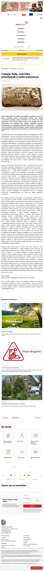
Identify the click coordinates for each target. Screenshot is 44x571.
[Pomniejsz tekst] (12, 14)
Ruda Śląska (21, 32)
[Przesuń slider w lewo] (14, 467)
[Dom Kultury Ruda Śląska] (33, 475)
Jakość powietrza (22, 455)
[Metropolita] (11, 475)
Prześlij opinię (38, 417)
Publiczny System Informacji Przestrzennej (35, 438)
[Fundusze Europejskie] (31, 14)
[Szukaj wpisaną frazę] (29, 46)
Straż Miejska (22, 438)
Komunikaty (3, 537)
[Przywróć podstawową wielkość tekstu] (15, 15)
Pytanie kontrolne (27, 498)
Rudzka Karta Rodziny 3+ (35, 455)
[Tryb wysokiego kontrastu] (8, 14)
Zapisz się (32, 506)
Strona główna (5, 68)
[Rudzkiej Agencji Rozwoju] (15, 475)
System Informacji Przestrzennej (8, 545)
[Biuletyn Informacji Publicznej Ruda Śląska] (41, 18)
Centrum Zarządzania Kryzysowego (8, 541)
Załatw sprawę (26, 537)
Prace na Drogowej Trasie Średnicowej (26, 59)
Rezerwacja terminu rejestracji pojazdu (8, 438)
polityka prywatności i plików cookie (34, 511)
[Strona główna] (22, 23)
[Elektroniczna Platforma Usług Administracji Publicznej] (39, 15)
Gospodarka (21, 38)
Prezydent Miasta (27, 539)
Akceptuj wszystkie (36, 568)
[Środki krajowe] (24, 14)
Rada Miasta (25, 541)
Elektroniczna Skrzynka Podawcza (30, 544)
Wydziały (25, 542)
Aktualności (21, 68)
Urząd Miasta (20, 28)
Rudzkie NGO (20, 42)
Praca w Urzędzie (26, 545)
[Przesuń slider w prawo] (29, 467)
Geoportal (3, 547)
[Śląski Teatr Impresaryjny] (29, 475)
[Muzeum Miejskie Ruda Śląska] (20, 475)
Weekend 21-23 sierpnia (22, 319)
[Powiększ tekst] (18, 14)
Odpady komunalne (8, 455)
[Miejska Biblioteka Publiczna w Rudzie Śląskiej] (24, 475)
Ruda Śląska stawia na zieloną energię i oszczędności (22, 391)
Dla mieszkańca (21, 35)
